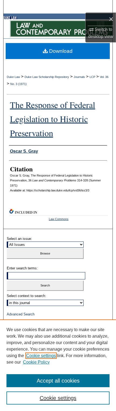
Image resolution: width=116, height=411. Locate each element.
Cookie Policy (36, 362)
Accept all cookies (58, 381)
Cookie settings (41, 355)
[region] (58, 365)
